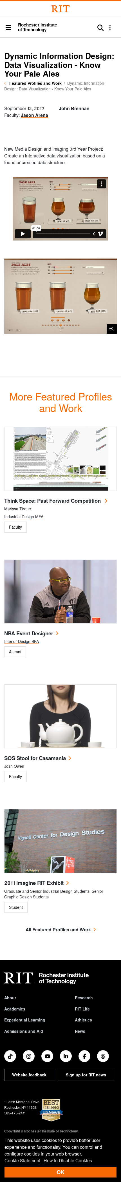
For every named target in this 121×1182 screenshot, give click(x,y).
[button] (8, 28)
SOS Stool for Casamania (35, 758)
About (10, 997)
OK (60, 1172)
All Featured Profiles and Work (58, 929)
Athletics (83, 1020)
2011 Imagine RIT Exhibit (34, 883)
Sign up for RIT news (86, 1075)
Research (84, 997)
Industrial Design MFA (23, 516)
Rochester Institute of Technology (37, 27)
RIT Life (82, 1009)
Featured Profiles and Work (35, 83)
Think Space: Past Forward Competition (53, 501)
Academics (14, 1009)
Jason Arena (34, 115)
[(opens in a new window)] (10, 1056)
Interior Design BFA (21, 641)
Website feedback (29, 1075)
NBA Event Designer (28, 633)
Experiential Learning (24, 1020)
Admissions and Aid (23, 1031)
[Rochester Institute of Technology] (60, 9)
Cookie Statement (22, 1160)
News (80, 1031)
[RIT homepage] (46, 978)
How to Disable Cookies (68, 1160)
